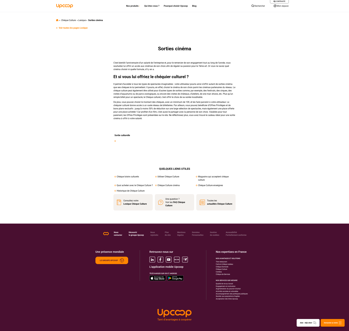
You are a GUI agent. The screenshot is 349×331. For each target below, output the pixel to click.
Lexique (82, 20)
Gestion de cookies (214, 233)
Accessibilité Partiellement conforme (236, 233)
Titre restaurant (221, 262)
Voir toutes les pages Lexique (73, 28)
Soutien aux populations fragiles (228, 296)
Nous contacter (118, 233)
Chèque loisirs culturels (128, 176)
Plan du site (168, 233)
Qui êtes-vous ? (151, 6)
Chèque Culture (68, 20)
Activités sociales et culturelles (227, 291)
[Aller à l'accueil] (64, 6)
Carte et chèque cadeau (224, 264)
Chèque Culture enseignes (210, 185)
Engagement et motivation (225, 286)
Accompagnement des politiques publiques (232, 294)
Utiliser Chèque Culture (168, 176)
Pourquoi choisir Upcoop (176, 6)
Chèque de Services (223, 274)
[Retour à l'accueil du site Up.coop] (106, 233)
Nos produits (132, 6)
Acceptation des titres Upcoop (227, 299)
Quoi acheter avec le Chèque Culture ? (135, 185)
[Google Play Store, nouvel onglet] (175, 278)
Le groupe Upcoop (109, 260)
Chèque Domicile (222, 267)
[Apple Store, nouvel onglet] (157, 278)
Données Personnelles (197, 233)
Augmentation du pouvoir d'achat (228, 289)
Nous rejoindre (154, 233)
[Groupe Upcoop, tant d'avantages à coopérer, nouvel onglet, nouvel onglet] (174, 315)
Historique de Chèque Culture (131, 190)
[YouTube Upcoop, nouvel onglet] (169, 259)
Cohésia (219, 272)
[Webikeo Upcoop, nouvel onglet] (185, 259)
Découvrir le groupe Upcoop (136, 233)
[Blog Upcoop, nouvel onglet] (177, 259)
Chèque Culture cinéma (168, 185)
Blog (194, 6)
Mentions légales (181, 233)
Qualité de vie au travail (224, 284)
